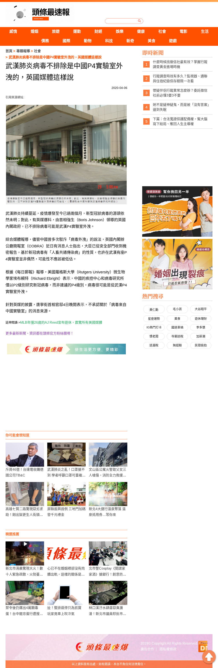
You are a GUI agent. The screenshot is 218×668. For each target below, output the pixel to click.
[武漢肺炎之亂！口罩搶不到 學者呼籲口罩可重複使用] (66, 455)
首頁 (9, 51)
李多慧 (200, 327)
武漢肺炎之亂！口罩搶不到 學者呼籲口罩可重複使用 (66, 475)
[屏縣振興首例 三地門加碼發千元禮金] (66, 494)
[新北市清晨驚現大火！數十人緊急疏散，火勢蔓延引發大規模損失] (25, 553)
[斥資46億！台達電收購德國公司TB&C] (25, 455)
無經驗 (177, 345)
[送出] (139, 21)
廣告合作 (147, 649)
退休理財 (201, 318)
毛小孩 (177, 309)
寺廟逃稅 (177, 336)
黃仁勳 (153, 309)
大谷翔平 (201, 309)
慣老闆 (153, 336)
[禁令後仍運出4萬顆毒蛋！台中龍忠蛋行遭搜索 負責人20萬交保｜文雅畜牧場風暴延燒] (25, 593)
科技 (109, 41)
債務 (45, 41)
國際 (66, 41)
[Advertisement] (67, 397)
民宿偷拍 (201, 345)
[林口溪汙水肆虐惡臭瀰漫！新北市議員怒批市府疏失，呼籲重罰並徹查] (108, 593)
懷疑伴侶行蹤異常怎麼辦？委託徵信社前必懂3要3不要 (180, 93)
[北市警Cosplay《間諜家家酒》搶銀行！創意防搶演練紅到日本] (108, 553)
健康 (141, 31)
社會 (162, 31)
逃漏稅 (153, 345)
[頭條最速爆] (40, 13)
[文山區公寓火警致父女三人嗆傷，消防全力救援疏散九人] (108, 455)
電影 (183, 31)
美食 (151, 41)
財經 (98, 31)
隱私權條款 (167, 649)
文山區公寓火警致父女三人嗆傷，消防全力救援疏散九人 (107, 475)
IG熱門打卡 (154, 327)
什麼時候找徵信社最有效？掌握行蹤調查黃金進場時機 (180, 64)
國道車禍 (177, 327)
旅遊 (56, 31)
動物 (88, 41)
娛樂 (119, 31)
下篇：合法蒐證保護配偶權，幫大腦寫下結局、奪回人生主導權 (180, 121)
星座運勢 (154, 318)
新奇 (130, 41)
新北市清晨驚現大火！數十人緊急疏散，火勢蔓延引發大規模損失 (24, 574)
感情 (13, 31)
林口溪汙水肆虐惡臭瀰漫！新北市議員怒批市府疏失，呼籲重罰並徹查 (107, 613)
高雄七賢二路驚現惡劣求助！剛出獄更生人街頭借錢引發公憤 (24, 514)
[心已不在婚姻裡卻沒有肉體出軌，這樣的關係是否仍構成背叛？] (66, 553)
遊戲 (173, 41)
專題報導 (23, 51)
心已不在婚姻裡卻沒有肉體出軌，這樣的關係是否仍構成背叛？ (66, 574)
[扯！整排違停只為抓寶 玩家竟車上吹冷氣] (66, 593)
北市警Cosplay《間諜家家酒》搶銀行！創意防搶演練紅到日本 (107, 574)
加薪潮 (200, 336)
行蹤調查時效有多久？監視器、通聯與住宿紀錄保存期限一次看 (180, 78)
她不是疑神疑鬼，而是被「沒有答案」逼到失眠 (181, 107)
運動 (77, 31)
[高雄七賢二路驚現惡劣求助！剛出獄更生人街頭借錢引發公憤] (25, 494)
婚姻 (34, 31)
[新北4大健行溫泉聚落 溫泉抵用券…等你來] (108, 494)
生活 (205, 31)
